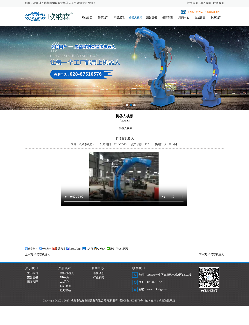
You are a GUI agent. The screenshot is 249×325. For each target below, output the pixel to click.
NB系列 (64, 277)
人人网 (89, 248)
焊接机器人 (67, 273)
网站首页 (87, 17)
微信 (112, 248)
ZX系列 (64, 281)
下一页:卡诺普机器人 (211, 254)
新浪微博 (60, 248)
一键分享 (46, 248)
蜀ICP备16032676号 (131, 300)
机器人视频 (135, 17)
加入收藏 (205, 3)
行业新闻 (98, 277)
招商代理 (167, 17)
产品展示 (119, 17)
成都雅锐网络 (167, 300)
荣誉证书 (151, 17)
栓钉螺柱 (65, 290)
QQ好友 (101, 248)
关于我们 (103, 17)
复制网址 (123, 248)
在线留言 (200, 17)
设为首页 (192, 3)
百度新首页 (75, 248)
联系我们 (218, 3)
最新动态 (98, 273)
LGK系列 (65, 286)
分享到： (33, 248)
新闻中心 (183, 17)
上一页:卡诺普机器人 (37, 254)
